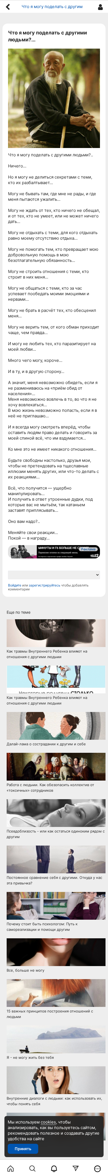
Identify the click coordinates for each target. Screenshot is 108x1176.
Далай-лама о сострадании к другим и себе (46, 744)
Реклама (88, 549)
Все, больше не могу (25, 970)
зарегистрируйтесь (44, 585)
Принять (23, 1148)
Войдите (14, 585)
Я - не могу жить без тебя (30, 1057)
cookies (48, 1122)
